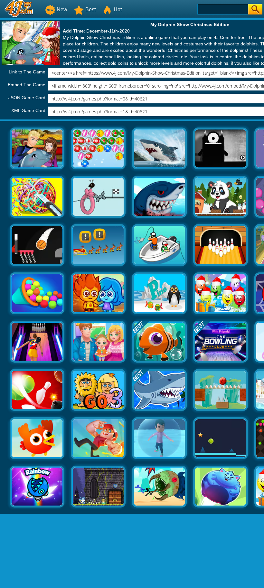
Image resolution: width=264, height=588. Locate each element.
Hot (118, 9)
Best (90, 9)
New (62, 9)
